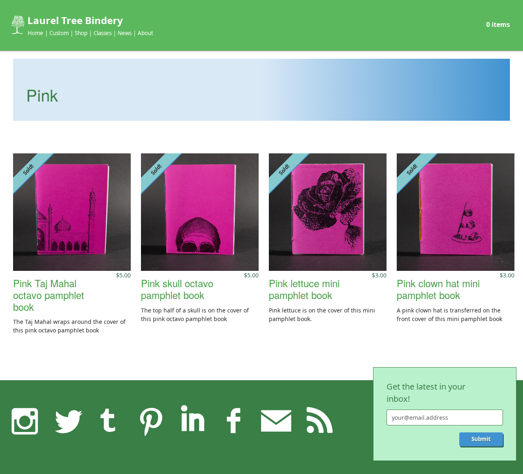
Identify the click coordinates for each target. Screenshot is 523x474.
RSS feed (318, 420)
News (125, 33)
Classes (103, 33)
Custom (59, 33)
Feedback (276, 420)
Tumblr (109, 420)
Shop (81, 33)
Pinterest (150, 420)
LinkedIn (192, 420)
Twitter (66, 420)
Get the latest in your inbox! (426, 392)
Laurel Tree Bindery (75, 20)
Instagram (25, 420)
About (145, 33)
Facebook (234, 420)
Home (35, 33)
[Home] (17, 25)
